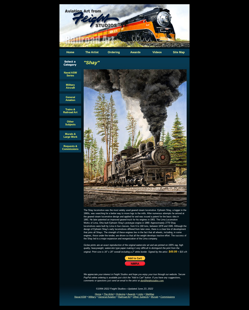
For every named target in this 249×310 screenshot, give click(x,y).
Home (98, 294)
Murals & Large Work (70, 135)
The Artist (108, 294)
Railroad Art (124, 296)
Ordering (120, 294)
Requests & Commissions (70, 147)
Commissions (167, 296)
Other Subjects (70, 123)
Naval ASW (80, 296)
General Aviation (70, 98)
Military (92, 296)
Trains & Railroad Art (70, 111)
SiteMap (149, 294)
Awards (131, 294)
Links (140, 294)
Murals (154, 296)
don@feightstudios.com (152, 280)
